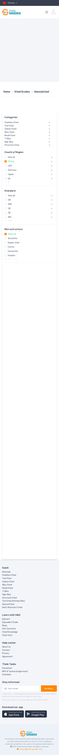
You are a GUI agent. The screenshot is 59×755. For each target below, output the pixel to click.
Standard (6, 674)
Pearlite (11, 255)
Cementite (13, 251)
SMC (10, 204)
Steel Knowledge (10, 632)
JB (9, 213)
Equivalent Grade (10, 622)
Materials (6, 572)
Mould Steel (7, 588)
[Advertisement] (29, 50)
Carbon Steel (8, 581)
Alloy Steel (7, 585)
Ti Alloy (5, 591)
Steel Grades (22, 91)
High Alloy (6, 594)
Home (6, 91)
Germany (12, 170)
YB (9, 208)
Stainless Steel (9, 575)
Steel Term (7, 635)
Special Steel (8, 604)
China (11, 161)
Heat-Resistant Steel (12, 607)
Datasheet (7, 668)
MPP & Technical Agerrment (15, 671)
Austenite (12, 238)
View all (11, 157)
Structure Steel (9, 598)
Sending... (49, 688)
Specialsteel (41, 91)
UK (9, 178)
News (4, 625)
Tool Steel (6, 578)
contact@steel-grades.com (30, 749)
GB (9, 200)
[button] (13, 714)
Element (6, 619)
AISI (9, 217)
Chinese (11, 3)
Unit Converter (9, 628)
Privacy (5, 653)
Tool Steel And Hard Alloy (13, 601)
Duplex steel (13, 242)
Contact (6, 650)
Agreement (7, 656)
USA (10, 166)
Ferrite (11, 247)
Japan (11, 174)
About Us (6, 647)
